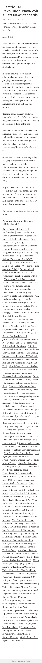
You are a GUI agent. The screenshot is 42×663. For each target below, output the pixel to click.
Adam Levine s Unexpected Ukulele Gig (20, 282)
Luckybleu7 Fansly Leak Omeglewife (18, 567)
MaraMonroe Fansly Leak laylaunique (19, 359)
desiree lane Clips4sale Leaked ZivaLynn (20, 416)
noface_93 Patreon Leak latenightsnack (22, 450)
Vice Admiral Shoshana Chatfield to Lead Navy (19, 486)
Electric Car (6, 19)
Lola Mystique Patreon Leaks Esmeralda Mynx (20, 456)
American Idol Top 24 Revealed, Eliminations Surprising (21, 530)
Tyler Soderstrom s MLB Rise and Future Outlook (20, 503)
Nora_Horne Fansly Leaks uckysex (19, 279)
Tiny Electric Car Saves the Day (18, 453)
